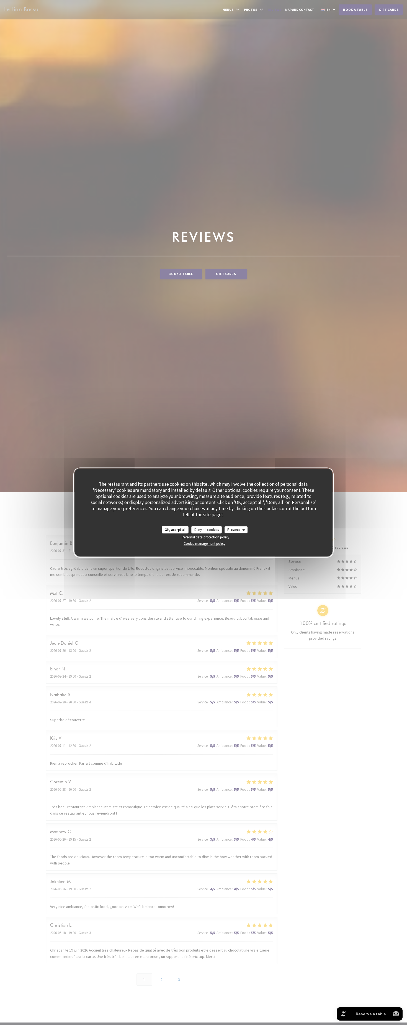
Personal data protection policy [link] (205, 537)
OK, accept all (175, 529)
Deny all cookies (206, 529)
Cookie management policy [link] (204, 543)
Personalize (236, 529)
